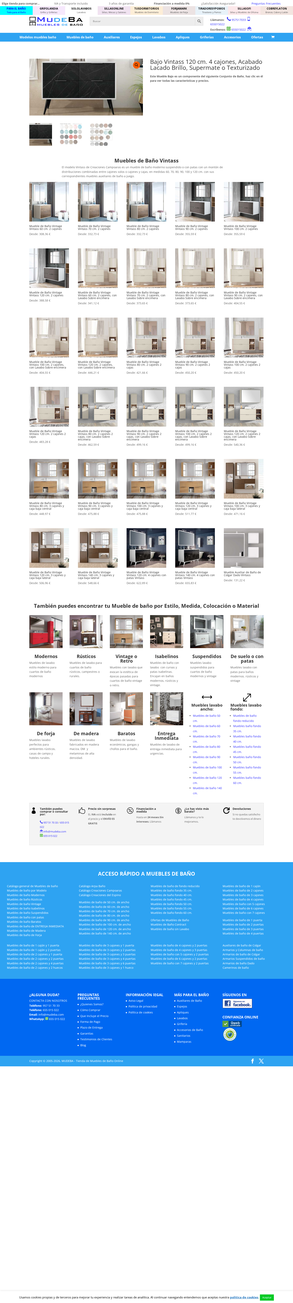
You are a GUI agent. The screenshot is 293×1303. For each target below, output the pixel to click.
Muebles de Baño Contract (168, 924)
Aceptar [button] (266, 1297)
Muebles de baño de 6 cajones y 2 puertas (179, 959)
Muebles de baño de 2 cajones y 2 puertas (35, 959)
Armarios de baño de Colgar (241, 954)
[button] (136, 65)
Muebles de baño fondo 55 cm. (171, 908)
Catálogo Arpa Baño (92, 886)
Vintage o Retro (126, 658)
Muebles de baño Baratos (24, 922)
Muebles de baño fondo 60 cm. (171, 913)
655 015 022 (50, 836)
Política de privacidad (143, 1006)
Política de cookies (141, 1012)
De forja (46, 733)
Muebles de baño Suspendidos (27, 913)
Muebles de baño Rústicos (24, 899)
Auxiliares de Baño (189, 1001)
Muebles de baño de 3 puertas (243, 929)
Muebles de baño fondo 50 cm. (171, 904)
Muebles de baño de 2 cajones (243, 890)
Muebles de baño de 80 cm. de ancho (104, 915)
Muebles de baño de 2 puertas (243, 924)
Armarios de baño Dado (238, 963)
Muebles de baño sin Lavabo (170, 929)
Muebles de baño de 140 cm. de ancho (105, 933)
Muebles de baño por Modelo (26, 890)
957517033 (239, 20)
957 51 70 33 (50, 822)
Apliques (183, 37)
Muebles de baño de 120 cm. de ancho (105, 929)
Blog (83, 1045)
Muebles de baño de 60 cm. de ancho (104, 907)
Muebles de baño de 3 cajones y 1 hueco (106, 967)
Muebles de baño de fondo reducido (175, 886)
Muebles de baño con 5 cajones (244, 904)
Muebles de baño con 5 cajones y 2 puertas (180, 954)
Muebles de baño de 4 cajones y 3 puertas (179, 950)
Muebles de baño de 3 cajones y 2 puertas (107, 950)
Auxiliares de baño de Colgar (242, 945)
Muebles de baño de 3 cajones (243, 895)
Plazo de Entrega (91, 1027)
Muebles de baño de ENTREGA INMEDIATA (35, 926)
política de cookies (244, 1297)
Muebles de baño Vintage (24, 904)
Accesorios (232, 37)
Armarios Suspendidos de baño (244, 959)
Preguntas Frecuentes (266, 3)
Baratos (126, 733)
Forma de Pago (90, 1022)
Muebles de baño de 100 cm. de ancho (105, 924)
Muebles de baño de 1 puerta (242, 920)
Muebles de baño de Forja (24, 935)
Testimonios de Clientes (96, 1039)
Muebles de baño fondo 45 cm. (171, 899)
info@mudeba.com (54, 831)
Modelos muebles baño (38, 37)
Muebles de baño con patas (25, 917)
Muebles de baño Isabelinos (26, 908)
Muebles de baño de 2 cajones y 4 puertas (35, 963)
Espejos (136, 37)
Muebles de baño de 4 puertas (243, 933)
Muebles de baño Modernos (26, 895)
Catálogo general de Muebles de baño (32, 886)
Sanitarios (183, 1036)
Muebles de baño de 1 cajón (242, 886)
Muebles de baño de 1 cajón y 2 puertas (34, 950)
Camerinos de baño (236, 967)
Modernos (45, 656)
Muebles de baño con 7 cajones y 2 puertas (180, 963)
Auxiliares (112, 37)
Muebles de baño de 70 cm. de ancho (104, 911)
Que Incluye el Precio (94, 1016)
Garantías (86, 1033)
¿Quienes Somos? (91, 1004)
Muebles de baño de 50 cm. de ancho (104, 902)
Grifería (182, 1024)
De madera (86, 733)
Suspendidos (206, 656)
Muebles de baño (80, 37)
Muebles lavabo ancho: (206, 707)
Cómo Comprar (90, 1010)
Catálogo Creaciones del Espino (100, 895)
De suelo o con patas (247, 658)
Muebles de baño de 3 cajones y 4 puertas (107, 959)
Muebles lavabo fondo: (246, 707)
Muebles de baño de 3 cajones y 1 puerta (106, 945)
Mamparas (184, 1041)
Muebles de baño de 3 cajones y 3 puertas (107, 954)
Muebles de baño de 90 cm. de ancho (104, 920)
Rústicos (86, 656)
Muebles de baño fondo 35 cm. (171, 890)
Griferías (207, 37)
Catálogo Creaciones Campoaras (100, 890)
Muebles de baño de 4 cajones (243, 899)
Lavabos (158, 37)
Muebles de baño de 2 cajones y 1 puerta (34, 954)
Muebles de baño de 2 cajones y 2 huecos (35, 967)
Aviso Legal (136, 1001)
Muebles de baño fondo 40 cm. (171, 895)
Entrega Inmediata (167, 735)
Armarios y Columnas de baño (243, 950)
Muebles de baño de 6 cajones (243, 908)
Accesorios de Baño (190, 1030)
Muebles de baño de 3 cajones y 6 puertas (107, 963)
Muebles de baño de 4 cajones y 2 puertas (179, 945)
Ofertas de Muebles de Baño (170, 920)
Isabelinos (166, 656)
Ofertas (257, 37)
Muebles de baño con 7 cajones (244, 913)
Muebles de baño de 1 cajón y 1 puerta (33, 945)
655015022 (217, 24)
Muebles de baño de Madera (26, 931)
